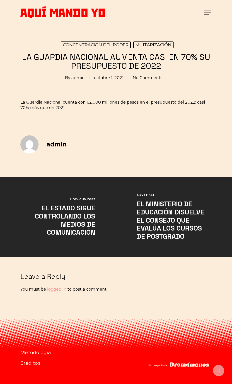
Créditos (30, 363)
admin (78, 77)
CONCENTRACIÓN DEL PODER (95, 44)
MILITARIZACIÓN (153, 44)
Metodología (35, 352)
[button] (208, 12)
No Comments (147, 77)
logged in (56, 289)
